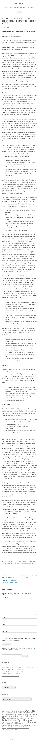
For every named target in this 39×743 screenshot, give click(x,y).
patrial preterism (6, 722)
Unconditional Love (18, 728)
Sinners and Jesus (6, 725)
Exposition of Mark (11, 712)
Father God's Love (27, 712)
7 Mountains (13, 711)
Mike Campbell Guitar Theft (23, 718)
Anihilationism (21, 711)
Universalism (26, 728)
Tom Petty (18, 726)
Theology (13, 726)
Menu (19, 12)
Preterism (23, 722)
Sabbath (26, 723)
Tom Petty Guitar (25, 726)
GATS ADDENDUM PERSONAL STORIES (12, 667)
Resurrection (16, 724)
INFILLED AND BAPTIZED (8, 671)
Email (4, 624)
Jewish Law (28, 714)
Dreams (4, 712)
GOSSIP (11, 714)
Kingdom (10, 716)
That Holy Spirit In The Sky (9, 669)
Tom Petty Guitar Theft (7, 728)
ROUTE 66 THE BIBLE (7, 674)
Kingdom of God (22, 716)
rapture (9, 724)
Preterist (32, 722)
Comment (5, 597)
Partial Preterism (9, 720)
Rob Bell (22, 723)
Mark (4, 718)
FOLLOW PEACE (32, 561)
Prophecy (4, 723)
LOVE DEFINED (6, 563)
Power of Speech (15, 722)
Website (4, 631)
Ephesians (24, 561)
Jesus (15, 714)
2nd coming (5, 711)
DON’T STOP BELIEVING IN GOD (10, 676)
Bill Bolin (19, 3)
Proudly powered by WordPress (10, 739)
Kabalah (4, 716)
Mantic (32, 716)
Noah (32, 718)
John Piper (34, 714)
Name (4, 617)
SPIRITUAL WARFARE (16, 563)
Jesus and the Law (22, 714)
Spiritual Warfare (30, 725)
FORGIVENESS (5, 714)
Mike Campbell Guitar (12, 718)
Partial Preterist (24, 719)
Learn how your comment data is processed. (19, 648)
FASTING (20, 712)
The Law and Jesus (6, 726)
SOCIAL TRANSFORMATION (17, 725)
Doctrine (30, 710)
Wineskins (14, 729)
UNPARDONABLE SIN (7, 729)
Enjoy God (18, 561)
